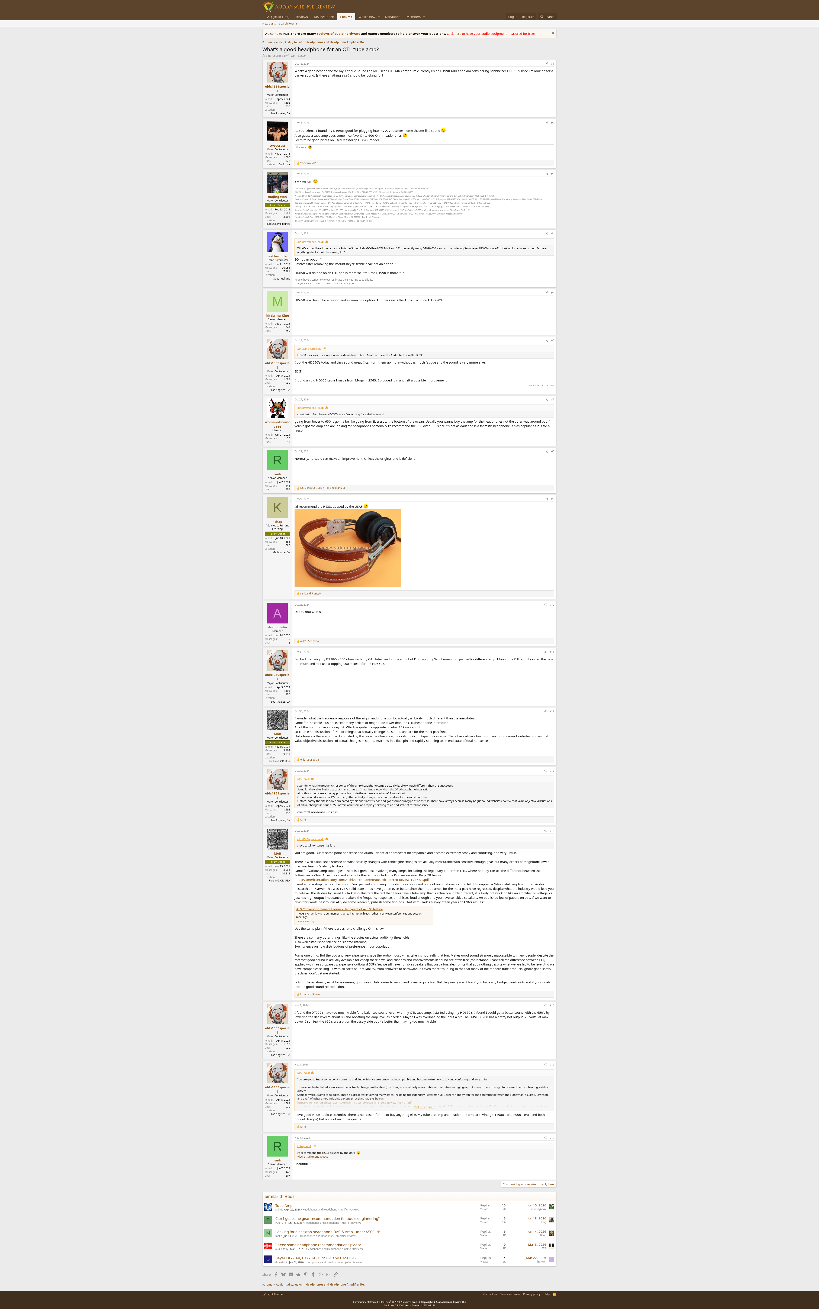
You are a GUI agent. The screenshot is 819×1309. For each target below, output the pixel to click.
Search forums (288, 23)
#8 (552, 451)
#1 (552, 63)
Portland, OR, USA (279, 761)
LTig (543, 1222)
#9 (552, 499)
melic (278, 1236)
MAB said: (303, 779)
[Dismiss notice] (552, 33)
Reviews (302, 16)
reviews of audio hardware (339, 33)
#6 (552, 340)
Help (547, 1294)
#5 (552, 293)
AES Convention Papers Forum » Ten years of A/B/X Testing (339, 909)
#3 (552, 174)
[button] (379, 16)
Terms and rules (510, 1294)
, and (322, 488)
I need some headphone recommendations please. (318, 1244)
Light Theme (274, 1294)
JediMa (279, 1209)
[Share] (547, 63)
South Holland (281, 278)
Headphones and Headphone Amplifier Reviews (330, 1209)
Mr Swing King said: (309, 349)
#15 (552, 1005)
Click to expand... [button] (424, 1107)
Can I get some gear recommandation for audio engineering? (327, 1218)
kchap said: (304, 1146)
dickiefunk (281, 1262)
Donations (392, 16)
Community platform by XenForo (387, 1301)
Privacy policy (531, 1294)
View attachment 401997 (312, 1156)
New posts (269, 23)
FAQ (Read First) (277, 16)
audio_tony (281, 1249)
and (310, 593)
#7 (552, 399)
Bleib (543, 1235)
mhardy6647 (538, 1209)
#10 (552, 604)
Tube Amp (283, 1205)
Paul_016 (280, 1223)
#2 (552, 123)
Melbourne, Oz (281, 552)
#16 (552, 1064)
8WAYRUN (429, 1305)
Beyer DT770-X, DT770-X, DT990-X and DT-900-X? (315, 1257)
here (458, 33)
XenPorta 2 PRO (393, 1305)
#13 (552, 771)
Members (414, 16)
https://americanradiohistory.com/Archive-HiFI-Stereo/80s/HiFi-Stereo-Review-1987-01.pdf (362, 879)
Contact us (490, 1294)
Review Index (324, 16)
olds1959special (276, 56)
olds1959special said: (310, 242)
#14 (552, 830)
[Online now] (277, 192)
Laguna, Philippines (278, 224)
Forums (346, 16)
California (284, 164)
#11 (552, 652)
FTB (544, 1248)
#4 (552, 233)
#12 (552, 711)
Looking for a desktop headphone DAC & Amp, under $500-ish (327, 1231)
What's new (367, 16)
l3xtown (541, 1261)
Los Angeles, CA (280, 113)
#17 (552, 1137)
